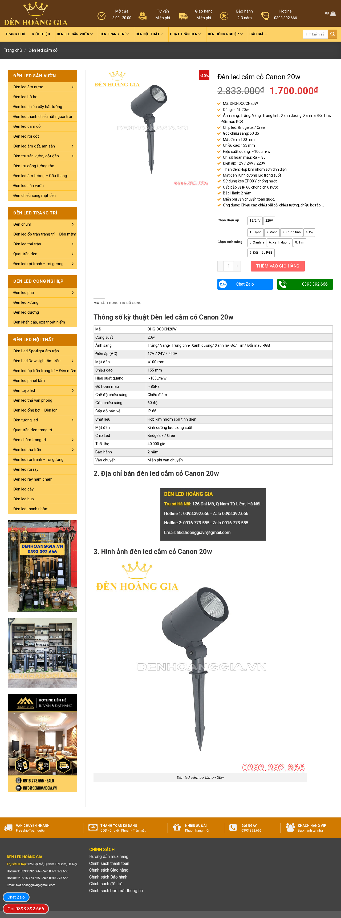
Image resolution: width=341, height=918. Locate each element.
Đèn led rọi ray (25, 469)
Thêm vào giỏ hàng (277, 266)
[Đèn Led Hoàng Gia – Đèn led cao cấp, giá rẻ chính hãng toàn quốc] (36, 13)
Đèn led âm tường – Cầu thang (40, 175)
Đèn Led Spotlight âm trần (36, 351)
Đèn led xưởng (25, 302)
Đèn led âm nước (28, 87)
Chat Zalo (245, 284)
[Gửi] (332, 34)
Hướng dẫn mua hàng (108, 856)
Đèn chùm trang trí (29, 439)
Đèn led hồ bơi (25, 96)
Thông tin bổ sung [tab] (124, 303)
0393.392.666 (315, 284)
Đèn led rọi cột (26, 136)
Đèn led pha (23, 292)
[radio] (255, 221)
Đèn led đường (26, 312)
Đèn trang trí (112, 34)
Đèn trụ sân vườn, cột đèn (36, 156)
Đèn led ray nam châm (32, 479)
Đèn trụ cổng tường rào (33, 165)
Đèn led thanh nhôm (30, 508)
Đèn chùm (22, 224)
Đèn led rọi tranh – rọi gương (38, 263)
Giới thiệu (41, 34)
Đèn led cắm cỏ (43, 50)
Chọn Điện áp (228, 220)
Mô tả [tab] (99, 303)
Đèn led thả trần (27, 244)
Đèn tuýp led (24, 390)
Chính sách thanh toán (109, 863)
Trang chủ (15, 34)
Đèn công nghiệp (223, 34)
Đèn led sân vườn (73, 34)
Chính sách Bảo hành (108, 877)
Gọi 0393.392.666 (25, 908)
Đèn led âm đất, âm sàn (34, 146)
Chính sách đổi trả (106, 883)
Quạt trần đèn (183, 34)
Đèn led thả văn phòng (32, 400)
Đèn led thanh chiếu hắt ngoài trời (42, 116)
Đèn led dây (23, 489)
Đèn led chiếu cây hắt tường (37, 106)
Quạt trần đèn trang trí (32, 430)
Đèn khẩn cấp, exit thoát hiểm (39, 322)
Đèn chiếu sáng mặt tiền (34, 195)
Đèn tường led (25, 420)
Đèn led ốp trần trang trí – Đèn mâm (44, 234)
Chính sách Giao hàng (108, 870)
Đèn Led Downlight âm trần (36, 360)
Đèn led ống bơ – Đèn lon (35, 410)
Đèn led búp (23, 499)
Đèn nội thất (148, 34)
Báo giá (256, 34)
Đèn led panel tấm (29, 380)
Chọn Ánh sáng (229, 242)
